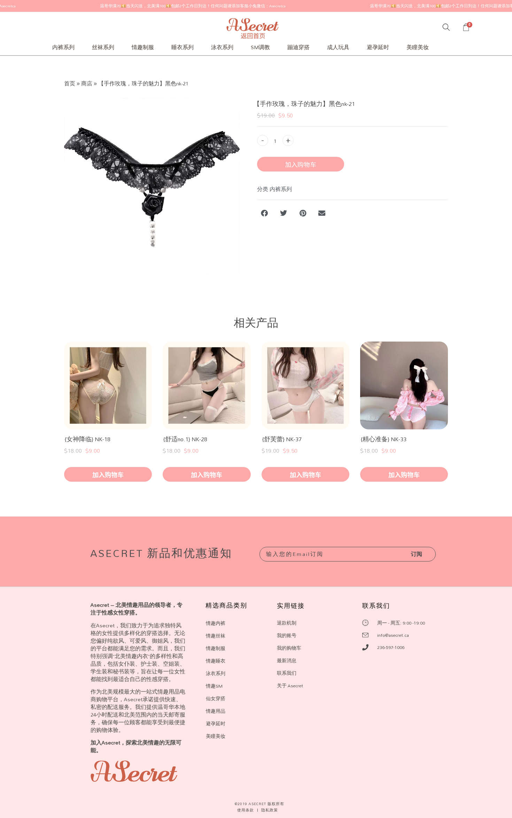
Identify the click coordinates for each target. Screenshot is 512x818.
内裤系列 (63, 47)
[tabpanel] (152, 186)
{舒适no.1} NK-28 (185, 439)
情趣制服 (143, 47)
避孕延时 (378, 47)
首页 (69, 83)
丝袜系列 (103, 47)
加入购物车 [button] (108, 474)
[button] (265, 213)
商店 (86, 83)
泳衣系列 (222, 47)
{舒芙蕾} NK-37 (282, 439)
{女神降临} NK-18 (87, 439)
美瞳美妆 (417, 47)
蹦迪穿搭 (298, 47)
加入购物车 (300, 164)
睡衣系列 (182, 47)
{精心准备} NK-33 (383, 439)
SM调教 (260, 47)
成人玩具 (338, 47)
